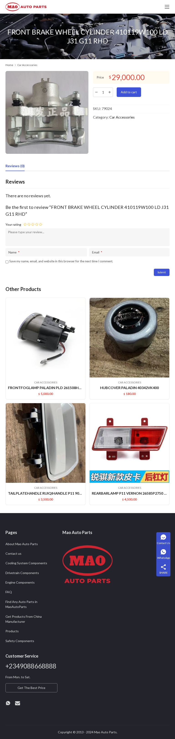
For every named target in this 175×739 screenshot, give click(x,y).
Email (97, 252)
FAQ (8, 592)
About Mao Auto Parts (21, 544)
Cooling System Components (26, 563)
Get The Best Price (31, 688)
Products (12, 631)
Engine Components (20, 582)
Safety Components (19, 641)
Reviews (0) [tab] (15, 166)
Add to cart (129, 92)
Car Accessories (122, 117)
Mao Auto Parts (105, 732)
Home (9, 65)
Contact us (13, 553)
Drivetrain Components (22, 573)
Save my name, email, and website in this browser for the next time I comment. (61, 261)
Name (14, 252)
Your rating (13, 224)
